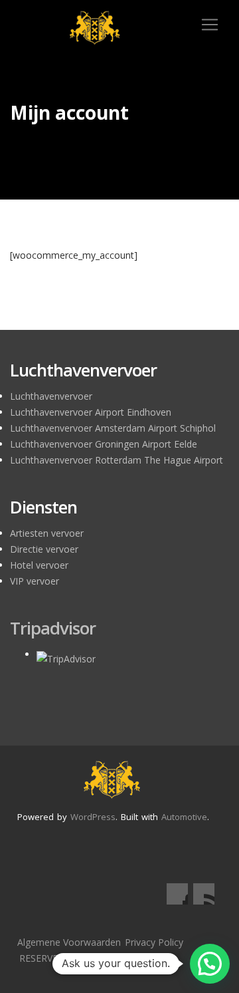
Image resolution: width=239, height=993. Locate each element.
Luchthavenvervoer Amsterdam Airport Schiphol (113, 428)
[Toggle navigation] (209, 24)
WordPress (93, 817)
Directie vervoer (44, 549)
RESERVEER (44, 958)
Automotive (184, 817)
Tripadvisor (53, 628)
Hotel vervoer (39, 565)
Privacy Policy (154, 942)
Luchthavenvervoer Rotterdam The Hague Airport (116, 460)
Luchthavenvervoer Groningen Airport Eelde (103, 444)
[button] (210, 964)
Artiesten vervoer (47, 533)
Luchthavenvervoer (51, 396)
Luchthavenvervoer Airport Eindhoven (90, 412)
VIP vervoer (34, 581)
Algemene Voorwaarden (69, 942)
